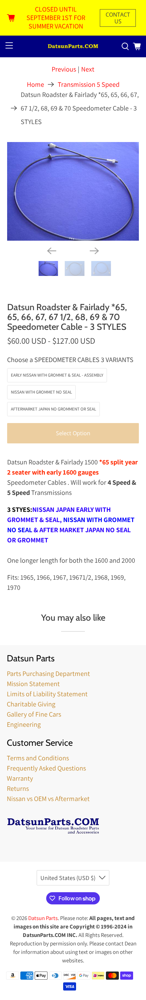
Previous (64, 69)
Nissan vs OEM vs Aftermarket (48, 798)
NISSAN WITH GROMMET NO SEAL (41, 392)
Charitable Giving (31, 704)
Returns (18, 788)
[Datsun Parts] (73, 46)
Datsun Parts (43, 918)
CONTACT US (118, 18)
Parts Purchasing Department (48, 673)
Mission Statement (33, 683)
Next (87, 69)
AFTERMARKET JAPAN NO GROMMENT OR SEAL (53, 409)
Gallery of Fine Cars (34, 714)
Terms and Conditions (38, 758)
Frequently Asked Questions (46, 768)
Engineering (24, 724)
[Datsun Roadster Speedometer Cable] (73, 191)
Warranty (20, 778)
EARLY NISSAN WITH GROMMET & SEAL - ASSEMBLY (57, 375)
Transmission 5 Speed (89, 84)
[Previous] (52, 251)
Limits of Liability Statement (47, 693)
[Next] (94, 251)
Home (35, 84)
